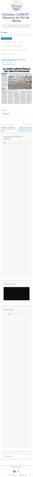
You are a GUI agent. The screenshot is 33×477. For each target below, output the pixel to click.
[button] (16, 86)
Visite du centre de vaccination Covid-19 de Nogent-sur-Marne (24, 127)
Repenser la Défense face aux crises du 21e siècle (8, 127)
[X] (18, 471)
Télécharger (8, 63)
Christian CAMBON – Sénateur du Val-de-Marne (17, 17)
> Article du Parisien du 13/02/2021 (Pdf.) (13, 59)
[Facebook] (14, 471)
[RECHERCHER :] (16, 456)
